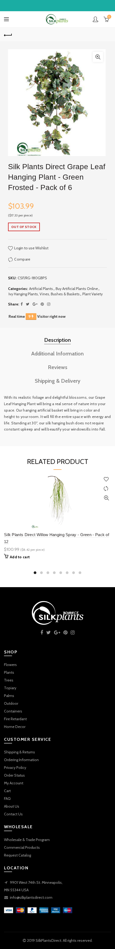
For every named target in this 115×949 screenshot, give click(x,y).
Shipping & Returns (19, 752)
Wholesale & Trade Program (27, 839)
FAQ (7, 798)
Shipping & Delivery (57, 381)
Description (57, 340)
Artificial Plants (41, 288)
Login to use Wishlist (30, 248)
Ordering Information (21, 759)
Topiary (10, 687)
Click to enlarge (98, 57)
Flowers (10, 664)
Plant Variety (92, 294)
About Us (11, 806)
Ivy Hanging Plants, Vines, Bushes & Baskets (44, 294)
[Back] (8, 34)
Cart (7, 790)
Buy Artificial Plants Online (77, 288)
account (95, 19)
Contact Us (13, 814)
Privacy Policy (15, 767)
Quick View (106, 498)
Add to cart (20, 557)
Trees (8, 680)
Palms (9, 695)
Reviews (57, 367)
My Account (13, 783)
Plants (9, 672)
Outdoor (11, 703)
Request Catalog (17, 855)
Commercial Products (22, 847)
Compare (22, 259)
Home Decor (14, 726)
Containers (13, 711)
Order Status (14, 775)
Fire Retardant (15, 718)
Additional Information (57, 353)
